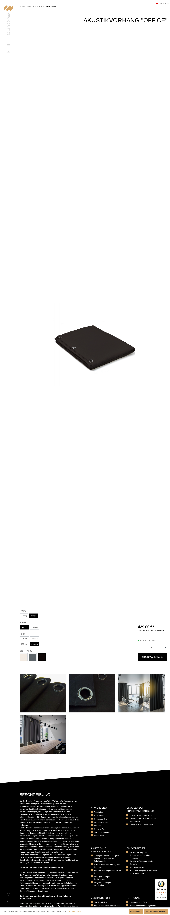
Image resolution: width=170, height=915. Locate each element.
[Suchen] (8, 901)
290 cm (35, 627)
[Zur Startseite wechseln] (8, 20)
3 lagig (33, 616)
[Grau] (33, 657)
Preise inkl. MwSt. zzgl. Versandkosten (151, 631)
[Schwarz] (42, 657)
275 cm (24, 644)
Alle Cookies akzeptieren (155, 911)
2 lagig (24, 616)
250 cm (34, 638)
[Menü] (8, 44)
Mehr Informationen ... (74, 911)
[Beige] (24, 657)
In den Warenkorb (152, 657)
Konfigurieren (136, 911)
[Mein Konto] (8, 51)
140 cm (24, 627)
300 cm (34, 644)
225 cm (24, 638)
